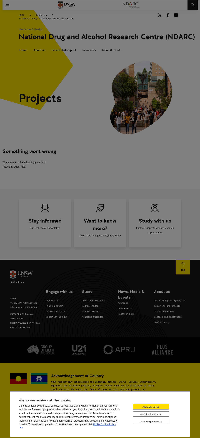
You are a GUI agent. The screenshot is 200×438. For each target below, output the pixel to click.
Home (23, 50)
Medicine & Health (30, 29)
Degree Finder (90, 305)
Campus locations (164, 311)
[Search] (193, 5)
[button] (183, 267)
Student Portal (91, 311)
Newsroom (123, 302)
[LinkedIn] (176, 15)
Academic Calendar (92, 316)
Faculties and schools (167, 305)
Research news (126, 313)
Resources (89, 50)
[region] (100, 414)
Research (41, 15)
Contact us (52, 300)
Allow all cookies (150, 406)
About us (39, 50)
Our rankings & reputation (169, 300)
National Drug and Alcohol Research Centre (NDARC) (107, 37)
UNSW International (93, 300)
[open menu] (8, 5)
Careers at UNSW (55, 311)
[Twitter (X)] (160, 15)
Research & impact (64, 50)
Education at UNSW (56, 316)
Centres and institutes (168, 316)
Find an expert (54, 305)
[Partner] (131, 5)
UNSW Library (161, 322)
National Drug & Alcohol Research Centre (46, 18)
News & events (111, 50)
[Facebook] (168, 15)
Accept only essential (150, 414)
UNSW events (125, 308)
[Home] (67, 5)
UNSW (21, 15)
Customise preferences (150, 421)
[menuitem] (23, 50)
